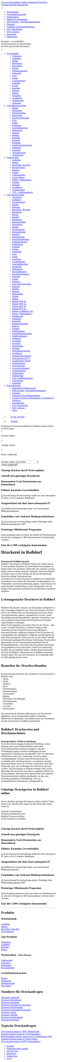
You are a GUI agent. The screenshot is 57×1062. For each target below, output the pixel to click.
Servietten (16, 341)
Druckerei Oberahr (9, 1015)
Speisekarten (17, 346)
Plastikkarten (17, 316)
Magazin (16, 286)
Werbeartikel (17, 376)
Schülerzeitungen (19, 336)
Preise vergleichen (9, 465)
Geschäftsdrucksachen (16, 14)
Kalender (16, 83)
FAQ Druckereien (14, 29)
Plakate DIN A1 (19, 304)
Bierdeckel (17, 212)
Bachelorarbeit (18, 202)
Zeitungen (16, 103)
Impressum (11, 34)
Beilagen (16, 207)
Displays (16, 170)
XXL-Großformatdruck (22, 192)
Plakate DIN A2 (19, 306)
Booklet (15, 217)
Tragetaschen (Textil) (21, 361)
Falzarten (11, 24)
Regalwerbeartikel (20, 323)
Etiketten (16, 247)
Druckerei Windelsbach (11, 1000)
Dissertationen (18, 237)
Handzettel (17, 266)
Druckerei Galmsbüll (10, 997)
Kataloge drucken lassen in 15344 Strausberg (21, 1034)
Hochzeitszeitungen (20, 274)
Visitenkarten (18, 100)
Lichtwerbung (18, 177)
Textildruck (17, 98)
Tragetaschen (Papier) (21, 356)
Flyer (14, 76)
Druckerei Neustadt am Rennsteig (16, 1005)
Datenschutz (12, 37)
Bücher (15, 68)
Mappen (15, 90)
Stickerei (16, 185)
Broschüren (17, 66)
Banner (15, 162)
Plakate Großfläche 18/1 (22, 311)
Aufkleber (16, 58)
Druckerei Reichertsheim (12, 1007)
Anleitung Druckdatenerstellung (21, 27)
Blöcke (15, 61)
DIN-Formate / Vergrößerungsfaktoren (23, 22)
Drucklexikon (18, 403)
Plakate (15, 93)
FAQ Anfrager (13, 32)
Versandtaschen (19, 152)
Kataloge (16, 88)
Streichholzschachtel (21, 351)
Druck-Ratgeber (14, 385)
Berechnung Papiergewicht (24, 388)
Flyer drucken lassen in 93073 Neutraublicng (20, 1041)
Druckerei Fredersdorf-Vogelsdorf (16, 1010)
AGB (9, 1058)
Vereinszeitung (18, 363)
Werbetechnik (13, 17)
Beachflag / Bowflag (21, 165)
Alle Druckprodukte (15, 195)
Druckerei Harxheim (10, 1020)
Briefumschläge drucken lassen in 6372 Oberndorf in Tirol (26, 1036)
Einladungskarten (19, 71)
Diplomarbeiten (19, 232)
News (14, 410)
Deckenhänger (18, 167)
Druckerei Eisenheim (10, 1002)
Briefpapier (17, 63)
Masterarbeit (17, 294)
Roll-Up (15, 326)
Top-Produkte (13, 12)
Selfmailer (16, 148)
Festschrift (16, 73)
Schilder (15, 182)
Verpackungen (18, 190)
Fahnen (15, 172)
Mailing (15, 135)
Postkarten (16, 319)
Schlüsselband (18, 331)
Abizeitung (17, 56)
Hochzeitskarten (19, 271)
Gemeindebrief (18, 81)
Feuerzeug (5, 963)
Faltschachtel (6, 960)
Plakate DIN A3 (19, 309)
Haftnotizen (17, 130)
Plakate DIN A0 (19, 301)
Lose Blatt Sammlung (21, 284)
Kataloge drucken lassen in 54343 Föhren (19, 1039)
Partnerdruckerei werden (17, 1048)
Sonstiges (16, 150)
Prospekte (16, 95)
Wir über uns (12, 1051)
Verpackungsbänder (20, 368)
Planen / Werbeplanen (21, 180)
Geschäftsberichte (20, 128)
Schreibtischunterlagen (22, 145)
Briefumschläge (19, 113)
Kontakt (10, 1046)
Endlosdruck (17, 244)
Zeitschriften (17, 380)
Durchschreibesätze (20, 118)
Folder (15, 78)
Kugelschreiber (7, 968)
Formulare (16, 125)
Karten (15, 86)
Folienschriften (18, 175)
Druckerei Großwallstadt (12, 1017)
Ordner (15, 296)
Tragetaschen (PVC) (21, 358)
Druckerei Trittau (8, 1012)
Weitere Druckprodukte (17, 19)
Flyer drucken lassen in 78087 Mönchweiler (20, 1031)
